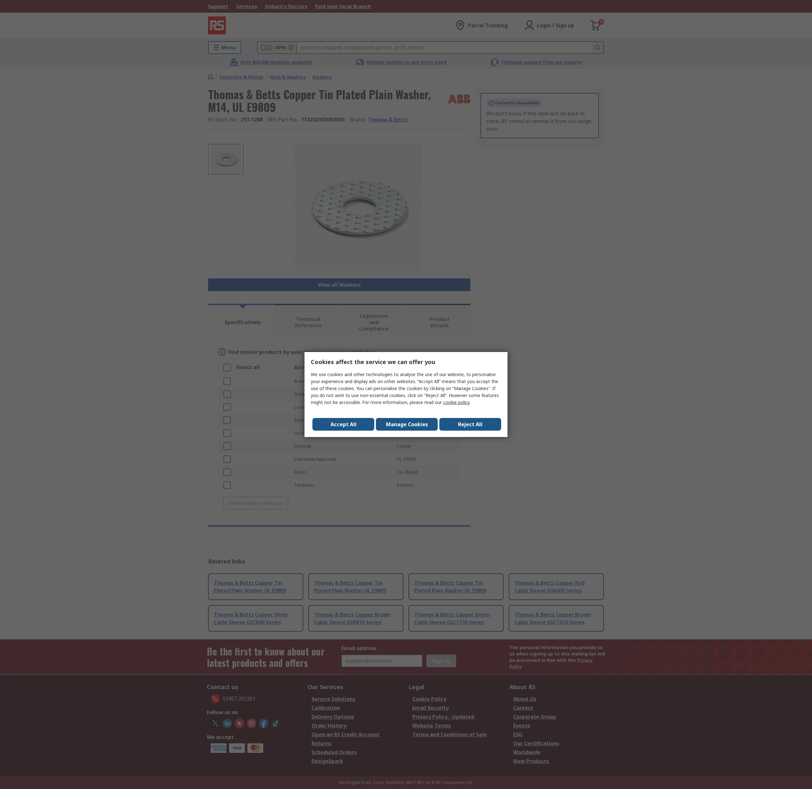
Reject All (470, 424)
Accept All (344, 424)
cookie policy (456, 402)
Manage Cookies (407, 424)
